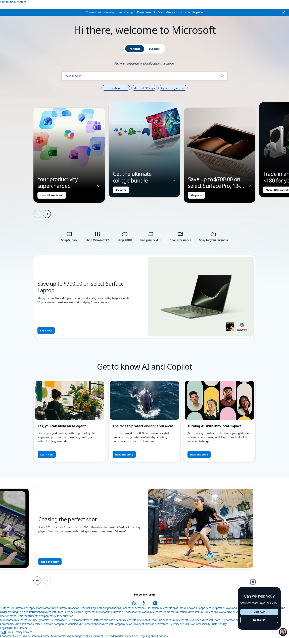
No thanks (259, 619)
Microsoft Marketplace (28, 624)
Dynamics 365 (46, 620)
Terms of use (100, 636)
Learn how (46, 454)
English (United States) (13, 628)
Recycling (144, 636)
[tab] (134, 48)
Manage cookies (82, 636)
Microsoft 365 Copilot (137, 620)
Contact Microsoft (52, 636)
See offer (120, 190)
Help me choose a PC (116, 88)
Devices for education (137, 612)
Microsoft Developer (188, 620)
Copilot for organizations (106, 608)
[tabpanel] (144, 204)
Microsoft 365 (63, 620)
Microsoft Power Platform (87, 620)
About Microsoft (103, 624)
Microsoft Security (26, 620)
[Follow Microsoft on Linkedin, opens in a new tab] (155, 603)
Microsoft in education (109, 612)
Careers (88, 624)
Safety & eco (131, 636)
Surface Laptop (24, 608)
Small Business (159, 620)
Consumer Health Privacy (15, 636)
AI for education (63, 616)
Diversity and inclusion (182, 624)
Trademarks (116, 636)
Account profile (215, 608)
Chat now (259, 611)
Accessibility (203, 624)
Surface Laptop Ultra (45, 608)
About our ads (159, 636)
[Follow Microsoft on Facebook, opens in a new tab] (133, 603)
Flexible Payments (84, 612)
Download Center (235, 608)
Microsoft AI (7, 620)
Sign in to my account (172, 88)
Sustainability (218, 624)
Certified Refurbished (31, 612)
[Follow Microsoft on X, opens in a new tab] (144, 603)
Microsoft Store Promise (59, 612)
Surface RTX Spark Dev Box (74, 608)
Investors (162, 624)
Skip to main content (13, 2)
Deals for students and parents (35, 616)
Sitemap (36, 636)
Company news (123, 624)
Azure (172, 620)
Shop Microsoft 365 (51, 195)
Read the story (124, 454)
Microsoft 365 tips (144, 88)
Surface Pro (7, 608)
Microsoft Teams (114, 620)
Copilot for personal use (135, 608)
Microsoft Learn (210, 620)
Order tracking (9, 612)
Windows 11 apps (194, 608)
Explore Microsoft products (167, 608)
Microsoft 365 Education (202, 612)
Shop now (197, 12)
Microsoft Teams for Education (168, 612)
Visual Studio (75, 624)
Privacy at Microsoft (144, 624)
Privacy (67, 636)
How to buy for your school (233, 612)
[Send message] (222, 75)
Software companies (54, 624)
